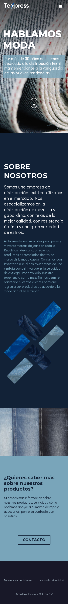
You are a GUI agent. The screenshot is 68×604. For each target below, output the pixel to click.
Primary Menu (60, 6)
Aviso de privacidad (52, 580)
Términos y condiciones (18, 580)
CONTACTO (34, 540)
